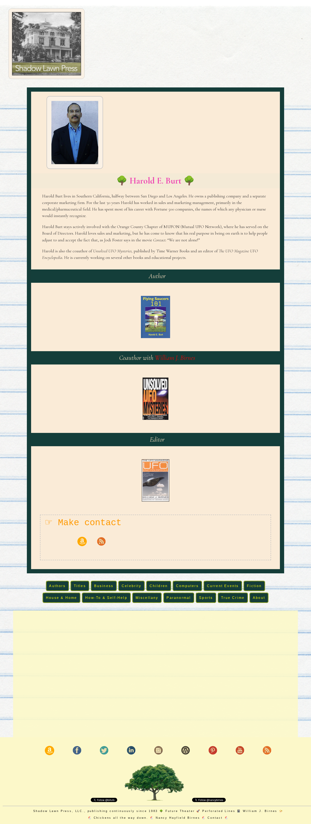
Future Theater (180, 811)
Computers (187, 586)
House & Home (61, 598)
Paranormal (179, 598)
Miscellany (147, 598)
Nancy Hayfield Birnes (178, 817)
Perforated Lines (218, 811)
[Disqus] (155, 673)
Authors (57, 586)
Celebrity (131, 586)
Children (159, 586)
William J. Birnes (175, 358)
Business (104, 586)
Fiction (254, 586)
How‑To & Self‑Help (106, 598)
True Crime (233, 598)
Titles (80, 586)
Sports (206, 598)
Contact (215, 817)
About (259, 598)
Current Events (223, 586)
